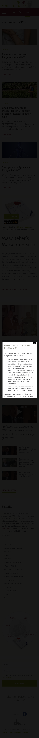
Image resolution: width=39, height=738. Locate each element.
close (35, 343)
